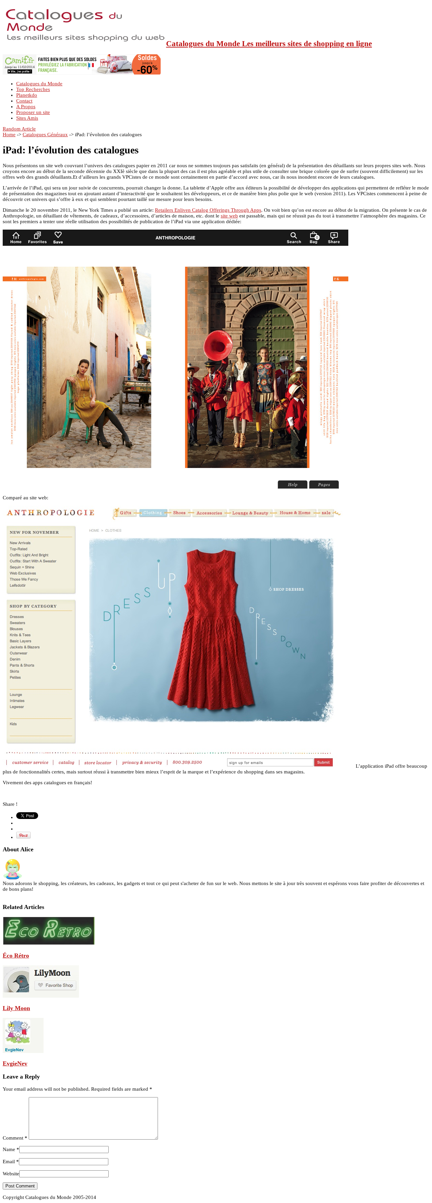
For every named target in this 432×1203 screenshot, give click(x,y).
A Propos (25, 106)
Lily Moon (16, 1008)
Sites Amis (27, 118)
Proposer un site (33, 112)
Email (9, 1161)
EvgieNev (15, 1063)
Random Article (19, 128)
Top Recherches (33, 89)
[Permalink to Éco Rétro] (48, 943)
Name (9, 1149)
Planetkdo (26, 95)
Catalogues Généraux (45, 134)
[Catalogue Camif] (82, 73)
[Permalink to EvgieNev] (23, 1051)
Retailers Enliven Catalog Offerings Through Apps (208, 210)
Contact (24, 101)
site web (229, 215)
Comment (15, 1138)
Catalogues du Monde (39, 83)
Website (11, 1173)
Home (9, 134)
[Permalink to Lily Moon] (41, 996)
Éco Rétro (16, 955)
